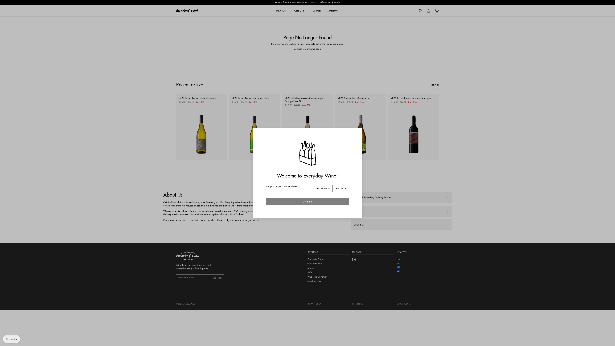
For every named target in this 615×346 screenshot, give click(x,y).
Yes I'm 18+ (342, 188)
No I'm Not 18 (323, 188)
